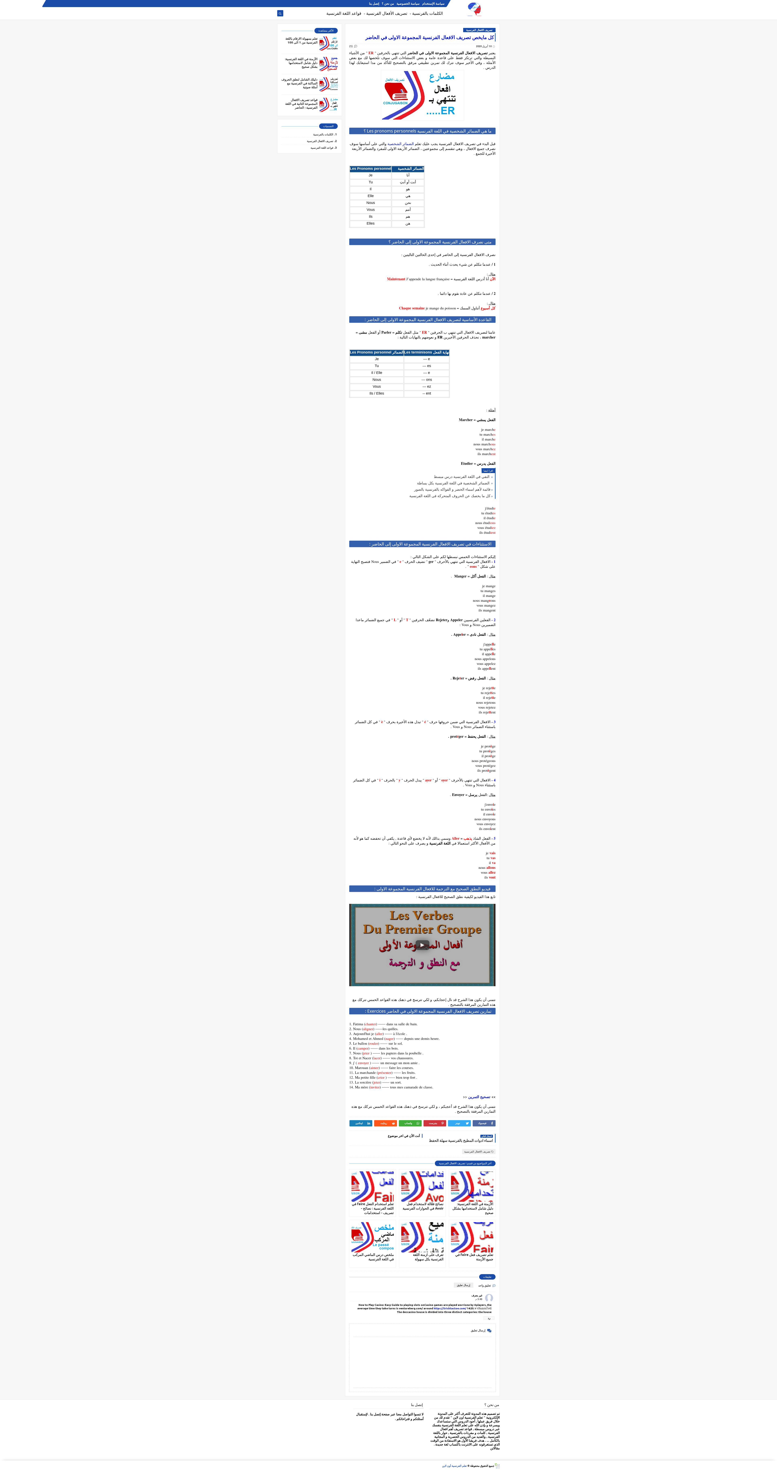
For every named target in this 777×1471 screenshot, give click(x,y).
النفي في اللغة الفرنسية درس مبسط (462, 476)
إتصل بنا (374, 3)
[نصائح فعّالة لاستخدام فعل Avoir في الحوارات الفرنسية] (422, 1186)
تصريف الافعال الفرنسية (479, 30)
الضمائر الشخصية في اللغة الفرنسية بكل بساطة (453, 483)
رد (489, 1318)
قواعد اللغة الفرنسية (343, 13)
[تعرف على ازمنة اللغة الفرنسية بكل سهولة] (422, 1237)
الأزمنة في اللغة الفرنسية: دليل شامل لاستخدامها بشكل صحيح (472, 1208)
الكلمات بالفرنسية (323, 134)
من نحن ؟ (388, 3)
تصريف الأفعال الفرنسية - (385, 13)
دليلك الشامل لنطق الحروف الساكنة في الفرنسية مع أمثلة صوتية (299, 83)
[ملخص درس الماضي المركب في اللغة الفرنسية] (372, 1237)
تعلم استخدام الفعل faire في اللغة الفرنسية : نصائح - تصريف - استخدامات (373, 1208)
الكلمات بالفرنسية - (426, 13)
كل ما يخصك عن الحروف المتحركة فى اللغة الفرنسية (449, 495)
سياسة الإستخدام (433, 3)
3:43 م (478, 1299)
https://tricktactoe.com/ (450, 1308)
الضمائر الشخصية (400, 143)
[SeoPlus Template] (497, 1466)
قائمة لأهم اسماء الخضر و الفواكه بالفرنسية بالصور (452, 489)
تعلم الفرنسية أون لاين (454, 1465)
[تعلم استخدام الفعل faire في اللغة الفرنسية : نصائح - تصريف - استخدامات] (372, 1186)
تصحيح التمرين (479, 1096)
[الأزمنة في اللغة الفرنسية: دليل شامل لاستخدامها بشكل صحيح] (472, 1186)
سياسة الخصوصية (408, 3)
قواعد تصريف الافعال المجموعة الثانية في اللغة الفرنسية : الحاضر (301, 103)
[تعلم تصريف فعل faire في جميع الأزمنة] (472, 1237)
